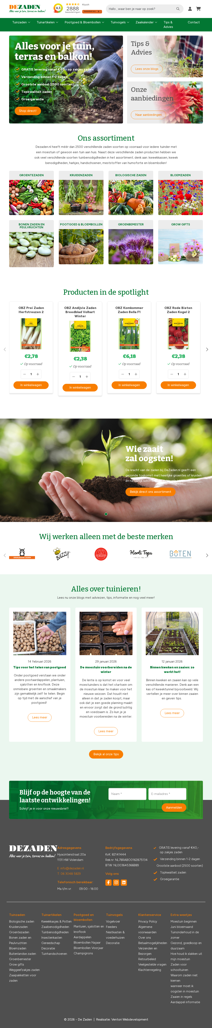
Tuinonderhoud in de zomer (185, 934)
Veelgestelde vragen (152, 964)
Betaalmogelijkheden (152, 943)
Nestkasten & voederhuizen (115, 934)
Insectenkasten (51, 937)
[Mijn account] (190, 9)
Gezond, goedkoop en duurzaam (186, 945)
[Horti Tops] (141, 560)
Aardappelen (82, 937)
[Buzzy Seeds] (62, 560)
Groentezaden (19, 932)
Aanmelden (174, 807)
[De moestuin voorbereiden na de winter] (106, 633)
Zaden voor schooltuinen (179, 967)
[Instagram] (116, 883)
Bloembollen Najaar (87, 942)
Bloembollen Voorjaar (88, 948)
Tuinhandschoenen (54, 954)
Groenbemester (20, 959)
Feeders (111, 927)
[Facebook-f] (108, 883)
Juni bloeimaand (182, 927)
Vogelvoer (113, 921)
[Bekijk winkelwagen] (198, 9)
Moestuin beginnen (184, 921)
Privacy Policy (147, 921)
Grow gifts (16, 964)
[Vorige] (5, 350)
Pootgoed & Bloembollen (83, 22)
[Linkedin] (124, 883)
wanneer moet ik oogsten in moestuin (185, 988)
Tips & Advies (168, 24)
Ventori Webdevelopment (129, 1019)
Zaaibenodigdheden (55, 927)
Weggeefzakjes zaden (24, 970)
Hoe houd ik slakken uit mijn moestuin (186, 956)
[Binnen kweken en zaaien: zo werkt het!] (172, 633)
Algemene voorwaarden (147, 929)
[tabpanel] (106, 470)
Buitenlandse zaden (22, 954)
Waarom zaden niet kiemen (184, 978)
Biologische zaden (21, 921)
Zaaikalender (145, 22)
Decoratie (48, 948)
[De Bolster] (101, 560)
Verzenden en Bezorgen (147, 951)
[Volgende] (207, 350)
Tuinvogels (118, 22)
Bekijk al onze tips (106, 754)
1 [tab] (106, 514)
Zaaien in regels (181, 997)
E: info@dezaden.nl (70, 868)
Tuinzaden (19, 22)
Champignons (83, 953)
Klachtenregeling (149, 970)
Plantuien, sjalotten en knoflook (89, 929)
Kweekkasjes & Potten (56, 921)
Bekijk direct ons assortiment (150, 492)
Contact (194, 22)
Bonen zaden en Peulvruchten (20, 940)
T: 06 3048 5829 (69, 874)
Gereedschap (50, 943)
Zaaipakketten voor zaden (22, 978)
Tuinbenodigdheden (55, 932)
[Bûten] (181, 560)
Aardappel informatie (185, 1002)
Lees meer (39, 717)
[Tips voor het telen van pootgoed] (39, 633)
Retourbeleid (147, 959)
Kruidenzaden (18, 927)
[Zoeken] (178, 8)
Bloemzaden (17, 948)
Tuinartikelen (46, 22)
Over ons (144, 937)
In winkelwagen (31, 385)
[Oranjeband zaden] (22, 560)
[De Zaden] (27, 9)
